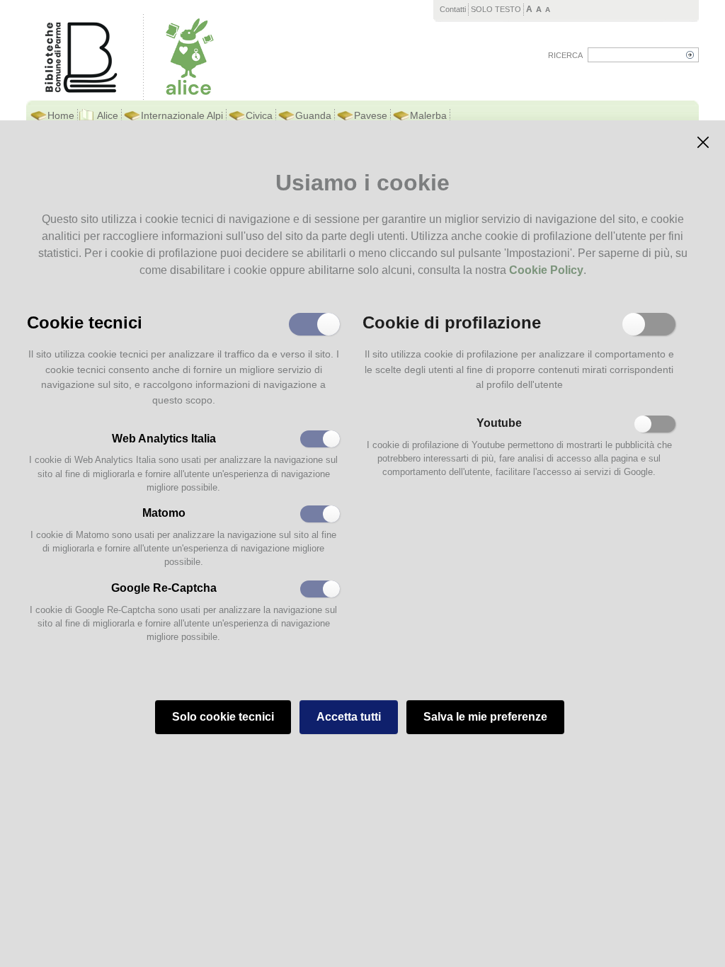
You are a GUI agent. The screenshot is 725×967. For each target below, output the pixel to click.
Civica (259, 115)
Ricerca (565, 55)
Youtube (499, 423)
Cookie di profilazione (451, 321)
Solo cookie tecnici (223, 717)
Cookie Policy (546, 270)
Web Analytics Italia (164, 439)
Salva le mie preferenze (485, 717)
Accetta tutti (348, 717)
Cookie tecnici (84, 321)
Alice (107, 115)
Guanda (313, 115)
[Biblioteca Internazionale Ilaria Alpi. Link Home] (189, 56)
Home (60, 115)
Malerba (428, 115)
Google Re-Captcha (164, 588)
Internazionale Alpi (182, 115)
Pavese (370, 115)
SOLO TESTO (496, 9)
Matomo (163, 513)
